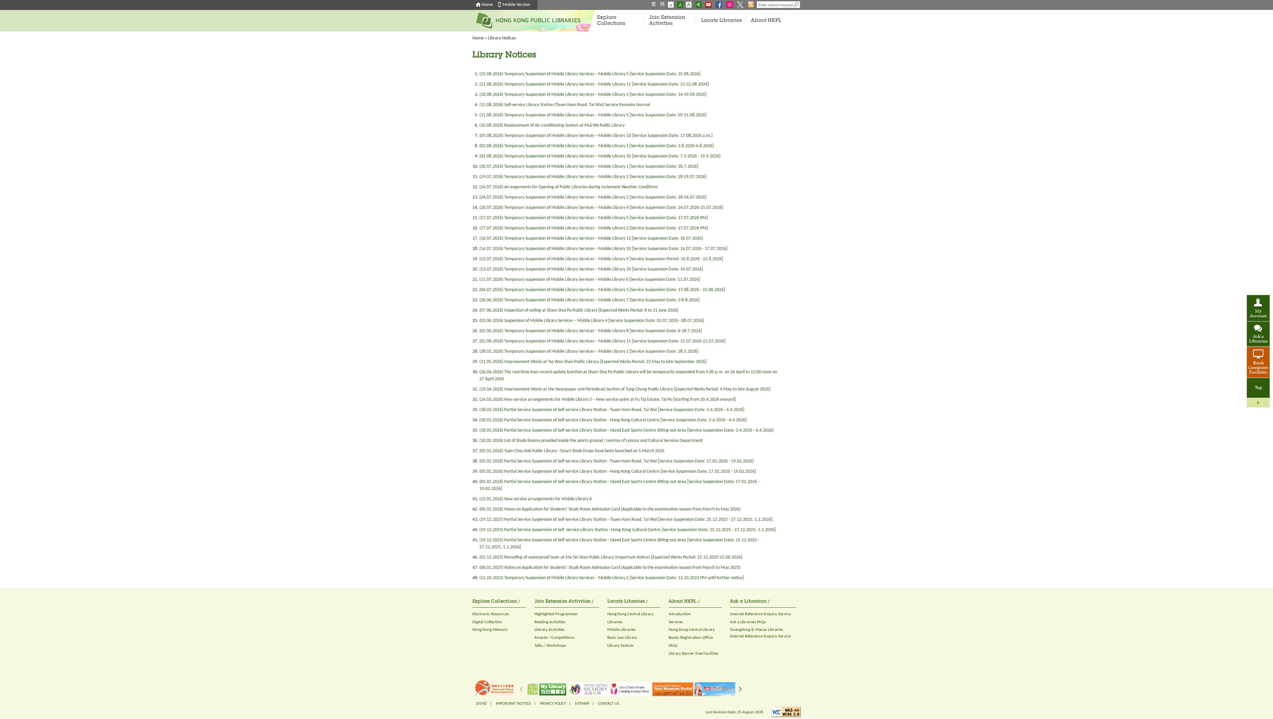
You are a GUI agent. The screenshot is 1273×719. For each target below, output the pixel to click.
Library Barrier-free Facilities (693, 653)
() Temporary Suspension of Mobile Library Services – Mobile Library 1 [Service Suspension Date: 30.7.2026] (588, 166)
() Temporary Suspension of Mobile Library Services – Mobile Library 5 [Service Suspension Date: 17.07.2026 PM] (593, 217)
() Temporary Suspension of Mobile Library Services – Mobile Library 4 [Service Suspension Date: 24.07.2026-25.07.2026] (601, 207)
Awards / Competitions (554, 637)
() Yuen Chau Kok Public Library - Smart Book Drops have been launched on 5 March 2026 (571, 451)
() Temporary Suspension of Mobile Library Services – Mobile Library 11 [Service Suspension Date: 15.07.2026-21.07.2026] (602, 341)
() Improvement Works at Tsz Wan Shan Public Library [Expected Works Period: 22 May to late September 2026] (592, 361)
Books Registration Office (691, 637)
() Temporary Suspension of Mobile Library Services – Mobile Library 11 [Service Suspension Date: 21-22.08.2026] (594, 84)
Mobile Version (516, 4)
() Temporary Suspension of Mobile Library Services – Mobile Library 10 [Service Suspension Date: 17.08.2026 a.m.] (595, 135)
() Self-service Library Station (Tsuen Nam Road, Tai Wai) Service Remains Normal (564, 104)
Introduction (680, 614)
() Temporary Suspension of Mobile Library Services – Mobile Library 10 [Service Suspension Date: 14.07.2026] (591, 269)
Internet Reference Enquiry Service (760, 614)
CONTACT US (608, 704)
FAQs (673, 645)
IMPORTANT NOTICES (513, 704)
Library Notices (502, 38)
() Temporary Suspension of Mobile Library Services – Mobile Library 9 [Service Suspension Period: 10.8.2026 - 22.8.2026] (601, 259)
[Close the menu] (1258, 402)
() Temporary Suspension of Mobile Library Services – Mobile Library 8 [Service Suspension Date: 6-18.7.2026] (590, 331)
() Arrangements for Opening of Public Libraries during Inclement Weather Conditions (568, 187)
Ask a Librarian (1258, 339)
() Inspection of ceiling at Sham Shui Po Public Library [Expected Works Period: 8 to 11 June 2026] (578, 310)
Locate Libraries (721, 20)
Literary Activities (549, 630)
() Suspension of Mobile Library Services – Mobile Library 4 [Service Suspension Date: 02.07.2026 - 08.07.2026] (591, 320)
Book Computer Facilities (1258, 368)
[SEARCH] (796, 4)
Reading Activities (549, 622)
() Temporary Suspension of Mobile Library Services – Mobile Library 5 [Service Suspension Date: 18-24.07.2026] (592, 197)
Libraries (614, 622)
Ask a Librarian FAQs (748, 622)
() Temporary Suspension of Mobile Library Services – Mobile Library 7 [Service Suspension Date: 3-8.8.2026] (589, 300)
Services (676, 622)
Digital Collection (487, 622)
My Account (1258, 314)
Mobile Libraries (621, 630)
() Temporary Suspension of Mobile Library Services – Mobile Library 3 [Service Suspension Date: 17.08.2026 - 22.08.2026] (602, 289)
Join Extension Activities (667, 20)
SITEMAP (582, 704)
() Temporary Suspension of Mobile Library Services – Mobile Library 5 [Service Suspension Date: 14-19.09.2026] (592, 94)
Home (487, 4)
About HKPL (766, 20)
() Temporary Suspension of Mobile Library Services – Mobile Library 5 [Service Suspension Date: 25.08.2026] (589, 74)
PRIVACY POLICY (553, 704)
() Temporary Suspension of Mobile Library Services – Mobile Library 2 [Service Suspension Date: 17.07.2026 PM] (593, 228)
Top (1258, 388)
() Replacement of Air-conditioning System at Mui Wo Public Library (552, 125)
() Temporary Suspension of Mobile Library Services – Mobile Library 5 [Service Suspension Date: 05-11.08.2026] (592, 115)
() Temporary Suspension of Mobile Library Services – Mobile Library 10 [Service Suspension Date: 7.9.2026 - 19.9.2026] (599, 156)
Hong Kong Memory (490, 630)
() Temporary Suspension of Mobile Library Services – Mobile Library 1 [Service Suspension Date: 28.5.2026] (588, 351)
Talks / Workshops (550, 645)
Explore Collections (611, 20)
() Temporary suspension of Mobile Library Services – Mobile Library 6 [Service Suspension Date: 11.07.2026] (589, 279)
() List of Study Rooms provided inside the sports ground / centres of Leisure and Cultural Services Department (591, 440)
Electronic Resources (490, 614)
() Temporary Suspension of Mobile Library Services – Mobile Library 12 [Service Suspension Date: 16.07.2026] (591, 238)
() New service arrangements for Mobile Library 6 (535, 499)
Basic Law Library (622, 637)
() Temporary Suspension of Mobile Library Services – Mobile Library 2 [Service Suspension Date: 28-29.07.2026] (592, 176)
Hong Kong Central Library (630, 614)
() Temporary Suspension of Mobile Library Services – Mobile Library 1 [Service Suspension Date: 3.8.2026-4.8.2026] (596, 146)
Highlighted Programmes (555, 614)
